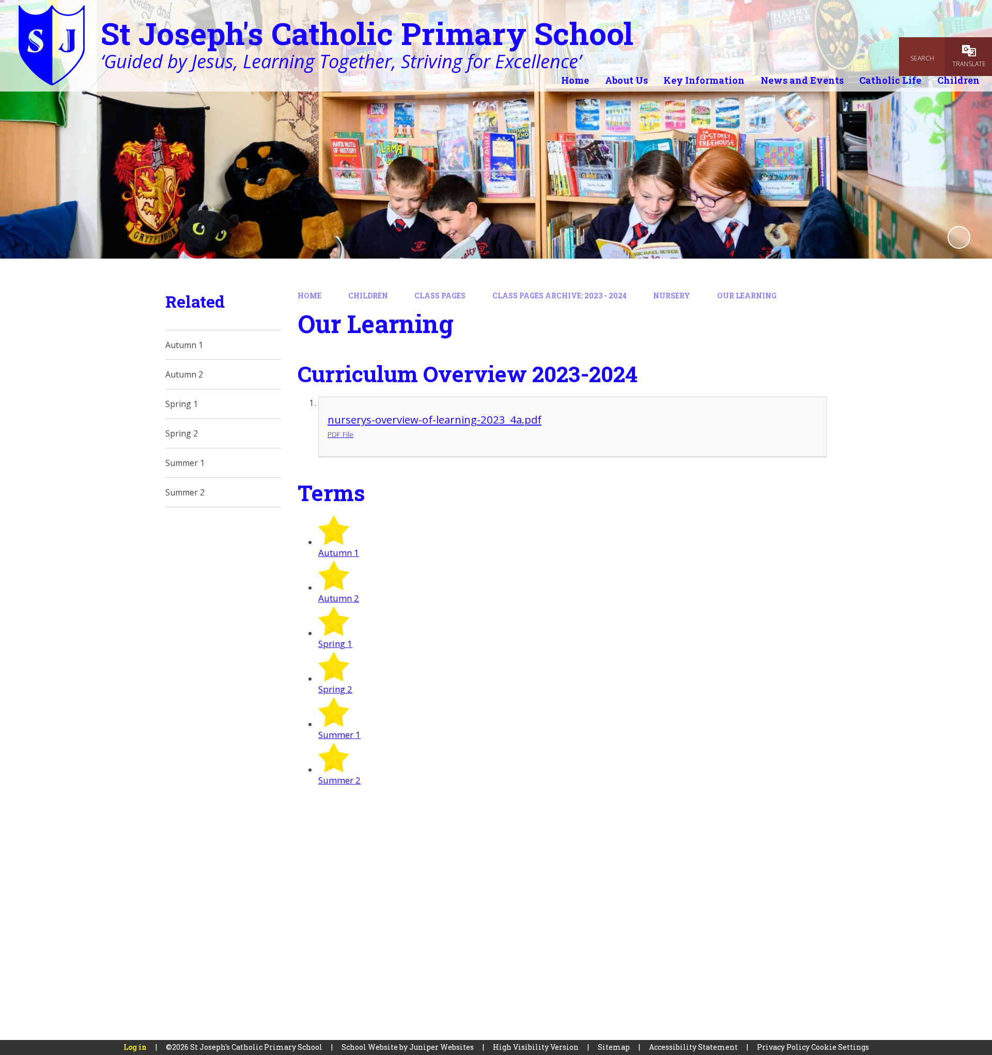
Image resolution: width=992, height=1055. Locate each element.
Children (368, 295)
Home (309, 295)
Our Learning (747, 295)
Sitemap (614, 1047)
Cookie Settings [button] (840, 1047)
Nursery (671, 295)
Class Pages (440, 295)
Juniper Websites (441, 1047)
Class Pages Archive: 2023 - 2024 (559, 295)
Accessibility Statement (693, 1047)
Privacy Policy (783, 1047)
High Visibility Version (536, 1047)
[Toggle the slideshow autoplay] (959, 237)
